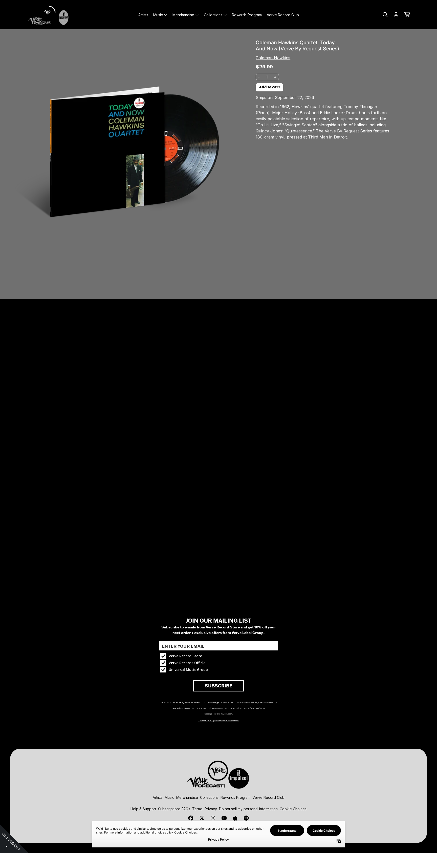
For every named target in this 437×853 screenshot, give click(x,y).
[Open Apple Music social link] (235, 818)
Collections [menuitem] (213, 15)
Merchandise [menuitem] (183, 15)
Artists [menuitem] (143, 15)
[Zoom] (123, 153)
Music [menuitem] (158, 15)
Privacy (211, 809)
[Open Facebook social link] (190, 818)
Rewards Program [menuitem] (247, 15)
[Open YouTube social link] (224, 818)
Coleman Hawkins (273, 57)
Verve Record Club (268, 797)
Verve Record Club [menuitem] (283, 15)
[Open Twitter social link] (201, 818)
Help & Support (143, 809)
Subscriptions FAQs (174, 809)
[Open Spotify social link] (246, 818)
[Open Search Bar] (385, 14)
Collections (209, 797)
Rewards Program (235, 797)
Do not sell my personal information (248, 809)
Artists (158, 797)
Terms (197, 809)
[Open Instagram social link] (213, 818)
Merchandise (187, 797)
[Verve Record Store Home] (49, 14)
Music (169, 797)
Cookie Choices (293, 809)
